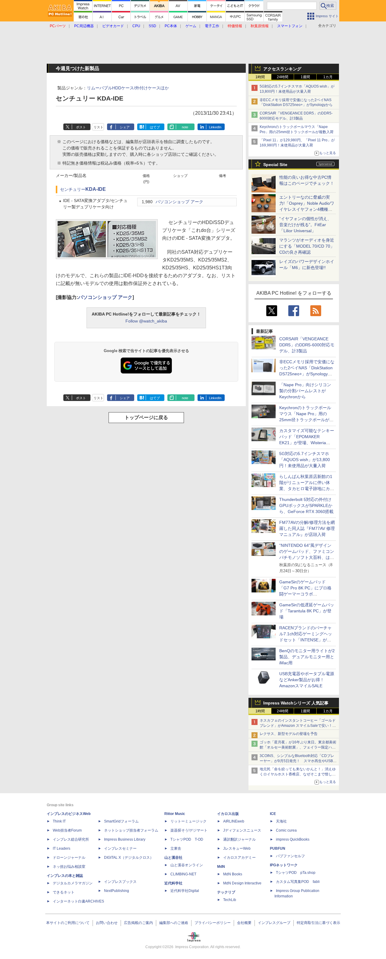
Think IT (59, 821)
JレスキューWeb (237, 848)
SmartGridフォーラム (121, 821)
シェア (125, 127)
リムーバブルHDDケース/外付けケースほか (128, 87)
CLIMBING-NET (183, 874)
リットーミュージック (188, 821)
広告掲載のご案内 (138, 923)
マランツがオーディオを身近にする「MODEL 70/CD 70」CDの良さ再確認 (306, 246)
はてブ (155, 127)
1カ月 (328, 77)
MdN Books (232, 874)
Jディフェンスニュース (242, 830)
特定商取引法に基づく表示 (318, 923)
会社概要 (244, 923)
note (185, 127)
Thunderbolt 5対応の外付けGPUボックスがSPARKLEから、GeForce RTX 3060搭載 (306, 505)
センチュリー (72, 189)
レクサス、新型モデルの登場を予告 (289, 734)
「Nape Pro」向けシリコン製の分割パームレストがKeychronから (305, 390)
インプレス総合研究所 (71, 839)
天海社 (281, 821)
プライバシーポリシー (213, 923)
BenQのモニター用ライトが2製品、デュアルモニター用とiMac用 (307, 656)
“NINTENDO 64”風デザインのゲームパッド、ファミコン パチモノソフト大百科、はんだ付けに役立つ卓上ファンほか (306, 557)
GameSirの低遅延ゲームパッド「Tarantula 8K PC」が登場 (306, 610)
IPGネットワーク (284, 865)
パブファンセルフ (290, 856)
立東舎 (175, 848)
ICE (273, 814)
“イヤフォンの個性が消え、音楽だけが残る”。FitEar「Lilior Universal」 (305, 224)
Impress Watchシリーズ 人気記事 (295, 703)
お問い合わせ (107, 923)
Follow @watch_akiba (146, 321)
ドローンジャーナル (69, 857)
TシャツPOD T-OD (186, 839)
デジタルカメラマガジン (73, 883)
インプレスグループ (274, 923)
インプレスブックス (120, 882)
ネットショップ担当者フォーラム (131, 830)
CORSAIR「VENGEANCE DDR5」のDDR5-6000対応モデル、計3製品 (306, 344)
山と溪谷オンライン (186, 865)
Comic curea (286, 830)
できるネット (63, 892)
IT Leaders (61, 848)
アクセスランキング (282, 68)
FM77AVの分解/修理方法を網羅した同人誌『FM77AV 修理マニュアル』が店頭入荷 (307, 528)
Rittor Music (174, 814)
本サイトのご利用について (68, 923)
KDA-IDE (95, 189)
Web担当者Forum (67, 830)
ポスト (81, 127)
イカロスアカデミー (239, 857)
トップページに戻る (146, 417)
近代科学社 (173, 883)
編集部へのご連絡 (173, 923)
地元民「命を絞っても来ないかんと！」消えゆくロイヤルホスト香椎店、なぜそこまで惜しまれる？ (298, 774)
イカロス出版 (228, 814)
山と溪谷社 (173, 857)
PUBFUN (277, 848)
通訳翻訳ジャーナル (239, 839)
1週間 (305, 77)
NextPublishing (116, 891)
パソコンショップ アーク (179, 202)
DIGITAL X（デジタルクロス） (128, 857)
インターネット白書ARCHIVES (78, 901)
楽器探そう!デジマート (188, 830)
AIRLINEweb (233, 821)
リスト (98, 127)
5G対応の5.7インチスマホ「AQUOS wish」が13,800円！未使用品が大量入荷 (304, 459)
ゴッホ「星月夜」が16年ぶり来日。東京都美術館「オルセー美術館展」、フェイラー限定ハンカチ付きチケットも (298, 747)
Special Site (275, 164)
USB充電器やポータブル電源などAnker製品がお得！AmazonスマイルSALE (306, 679)
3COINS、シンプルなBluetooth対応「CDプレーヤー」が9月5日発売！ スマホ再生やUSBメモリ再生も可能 (298, 761)
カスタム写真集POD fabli (298, 882)
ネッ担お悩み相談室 (69, 866)
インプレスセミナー (120, 848)
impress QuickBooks (292, 839)
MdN (221, 866)
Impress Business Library (124, 839)
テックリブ (226, 892)
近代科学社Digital (184, 891)
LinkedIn (215, 127)
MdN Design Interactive (242, 883)
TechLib (229, 900)
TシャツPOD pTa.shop (295, 873)
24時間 (282, 77)
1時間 (260, 77)
